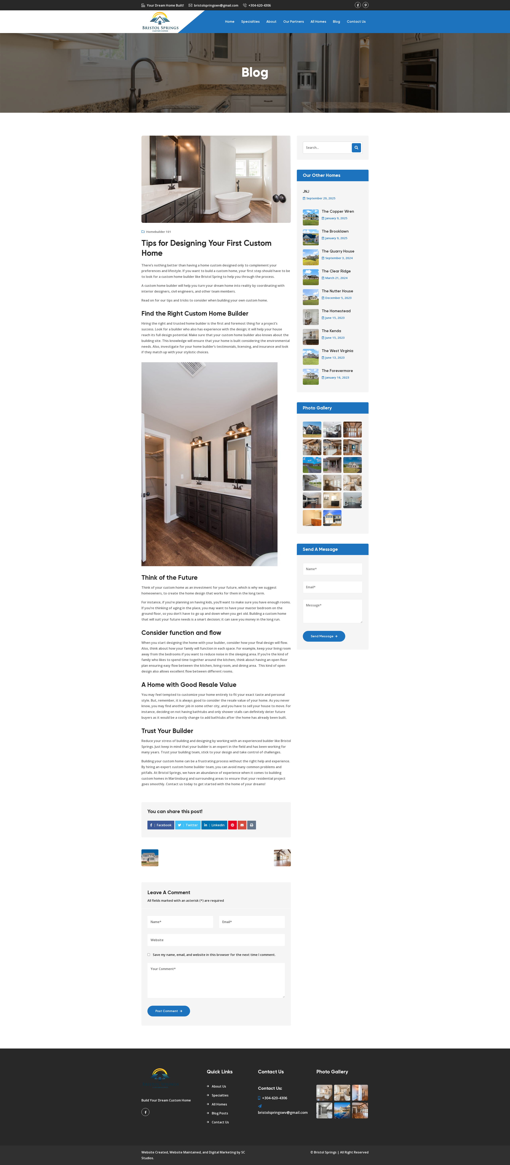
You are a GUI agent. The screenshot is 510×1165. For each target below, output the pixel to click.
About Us (219, 1086)
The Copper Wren (338, 211)
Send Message (322, 636)
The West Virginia (337, 351)
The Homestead (336, 311)
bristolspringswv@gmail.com (216, 5)
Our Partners (293, 21)
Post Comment (166, 1011)
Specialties (250, 21)
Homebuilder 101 (158, 232)
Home (229, 21)
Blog (336, 21)
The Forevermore (337, 371)
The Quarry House (338, 251)
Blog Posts (220, 1113)
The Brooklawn (335, 231)
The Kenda (331, 331)
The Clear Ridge (336, 271)
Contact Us (356, 21)
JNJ (306, 192)
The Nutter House (337, 291)
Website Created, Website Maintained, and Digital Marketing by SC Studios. (193, 1155)
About (271, 21)
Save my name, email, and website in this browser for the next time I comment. (214, 955)
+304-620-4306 (259, 5)
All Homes (318, 21)
